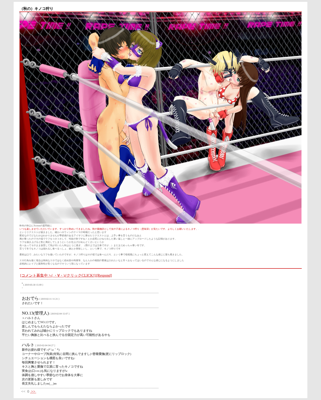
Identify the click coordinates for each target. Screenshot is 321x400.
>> (33, 391)
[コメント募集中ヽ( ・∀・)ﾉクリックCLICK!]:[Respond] (66, 275)
